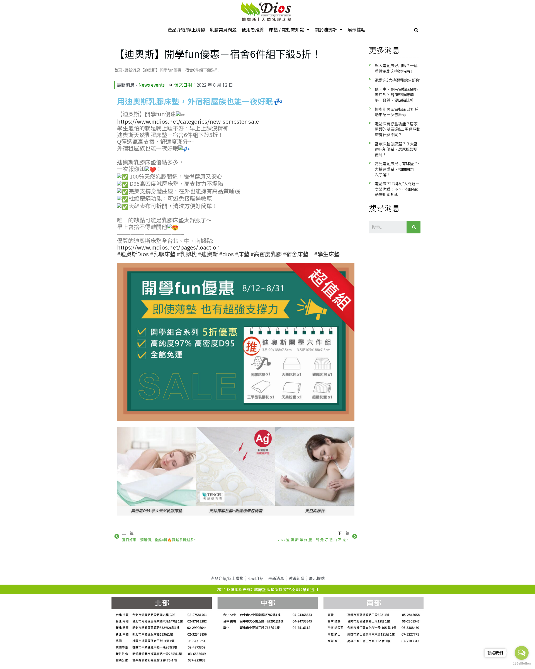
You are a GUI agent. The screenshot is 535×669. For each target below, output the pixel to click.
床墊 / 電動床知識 (286, 29)
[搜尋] (413, 227)
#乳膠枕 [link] (187, 254)
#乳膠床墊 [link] (163, 254)
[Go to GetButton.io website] (522, 663)
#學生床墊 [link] (327, 254)
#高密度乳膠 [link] (266, 254)
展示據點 (356, 29)
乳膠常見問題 (223, 29)
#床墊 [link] (242, 254)
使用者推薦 (253, 29)
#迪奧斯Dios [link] (133, 254)
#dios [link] (226, 254)
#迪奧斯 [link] (208, 254)
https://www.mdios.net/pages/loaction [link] (168, 247)
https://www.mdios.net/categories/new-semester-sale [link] (188, 121)
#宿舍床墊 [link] (295, 254)
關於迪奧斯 (326, 29)
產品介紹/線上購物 (186, 29)
